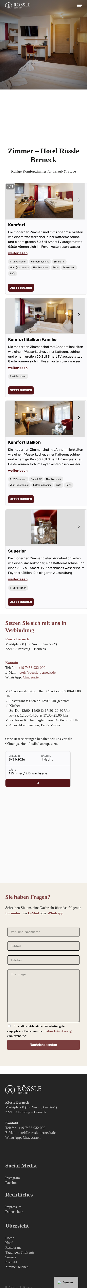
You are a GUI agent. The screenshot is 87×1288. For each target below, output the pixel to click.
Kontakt (11, 1262)
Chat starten (31, 677)
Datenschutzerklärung (58, 1031)
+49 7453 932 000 (31, 668)
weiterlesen (18, 253)
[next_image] (78, 200)
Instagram (12, 1178)
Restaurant (13, 1247)
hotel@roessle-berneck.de (37, 672)
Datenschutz (14, 1212)
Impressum (13, 1207)
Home (9, 1238)
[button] (79, 5)
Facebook (12, 1183)
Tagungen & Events (19, 1252)
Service (10, 1257)
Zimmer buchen (17, 1267)
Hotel (9, 1243)
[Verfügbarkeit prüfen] (37, 783)
